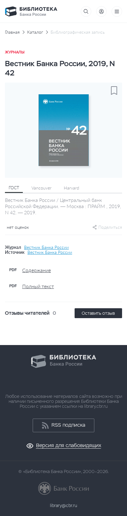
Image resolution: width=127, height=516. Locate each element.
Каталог (35, 32)
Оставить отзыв (98, 313)
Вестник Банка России (46, 247)
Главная (12, 32)
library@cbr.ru (63, 505)
